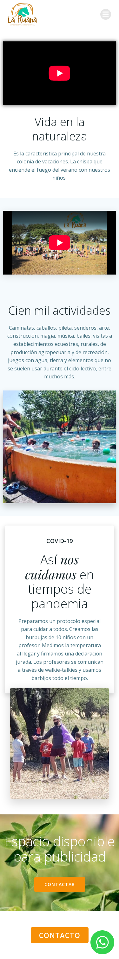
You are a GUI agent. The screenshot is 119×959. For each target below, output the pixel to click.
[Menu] (105, 14)
